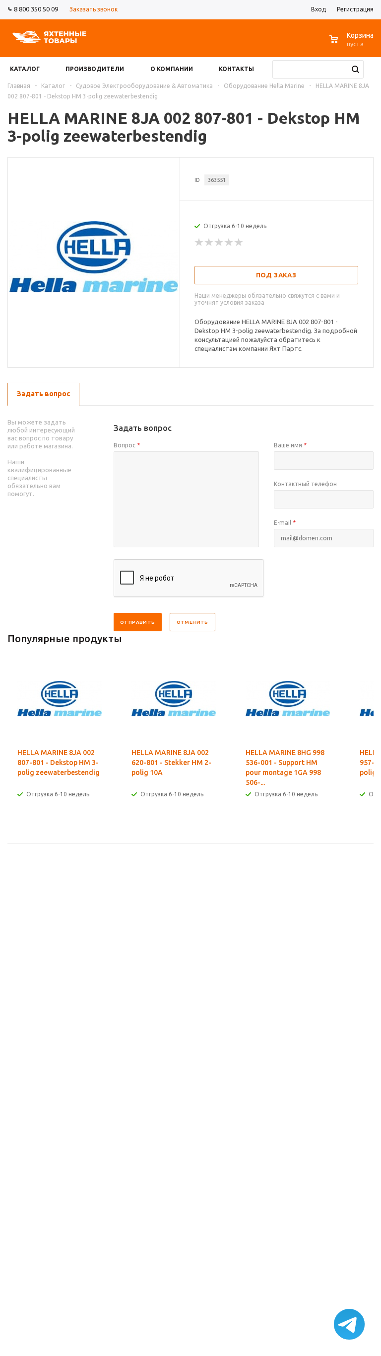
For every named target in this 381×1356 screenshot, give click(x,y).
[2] (209, 243)
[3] (219, 243)
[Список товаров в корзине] (352, 44)
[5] (239, 243)
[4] (229, 243)
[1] (199, 243)
